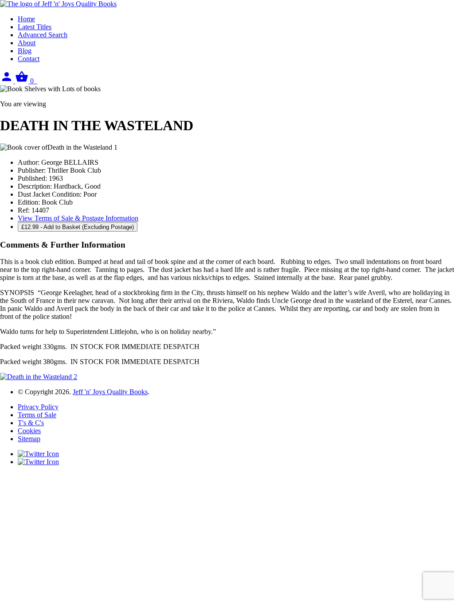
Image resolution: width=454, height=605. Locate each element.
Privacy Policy (38, 407)
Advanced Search (42, 35)
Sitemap (29, 438)
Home (26, 19)
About (26, 43)
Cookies (29, 430)
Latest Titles (34, 27)
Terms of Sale (37, 415)
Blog (24, 50)
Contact (28, 58)
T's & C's (31, 423)
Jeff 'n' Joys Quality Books (110, 392)
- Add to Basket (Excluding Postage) (77, 227)
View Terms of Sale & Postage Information (78, 218)
